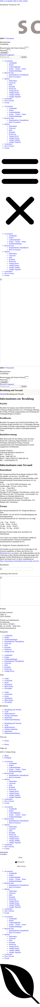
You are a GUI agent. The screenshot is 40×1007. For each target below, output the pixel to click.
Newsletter (8, 688)
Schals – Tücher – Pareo (17, 69)
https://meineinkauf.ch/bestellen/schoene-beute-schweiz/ (19, 561)
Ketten (11, 65)
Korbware (12, 89)
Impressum (8, 718)
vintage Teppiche (15, 97)
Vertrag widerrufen (11, 716)
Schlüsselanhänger (15, 71)
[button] (20, 191)
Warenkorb (8, 684)
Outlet (6, 678)
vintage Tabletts (14, 95)
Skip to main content (20, 1)
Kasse (6, 682)
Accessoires (8, 61)
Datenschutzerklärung (12, 719)
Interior (7, 79)
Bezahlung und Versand (12, 710)
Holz (10, 85)
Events (6, 103)
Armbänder (13, 63)
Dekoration (13, 81)
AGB (6, 712)
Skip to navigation (6, 1)
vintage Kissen (14, 93)
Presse (6, 741)
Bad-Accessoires (15, 77)
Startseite (3, 394)
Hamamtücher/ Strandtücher (19, 75)
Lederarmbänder (14, 67)
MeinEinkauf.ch (5, 553)
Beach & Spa (9, 73)
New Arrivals (9, 101)
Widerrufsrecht (9, 714)
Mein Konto (8, 686)
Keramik (12, 87)
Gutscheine (8, 99)
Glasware (12, 83)
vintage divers (14, 91)
